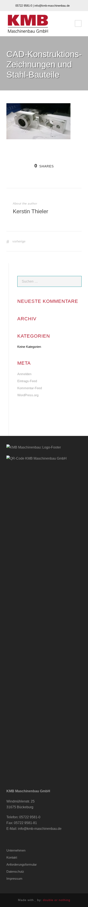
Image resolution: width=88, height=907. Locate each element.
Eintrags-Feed (27, 381)
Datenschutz (15, 871)
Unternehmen (15, 850)
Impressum (14, 878)
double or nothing (56, 900)
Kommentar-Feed (29, 388)
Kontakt (11, 857)
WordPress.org (27, 395)
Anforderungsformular (21, 864)
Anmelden (24, 374)
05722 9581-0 (29, 817)
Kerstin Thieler (30, 211)
